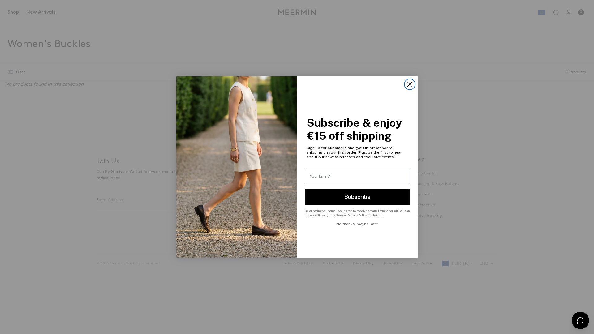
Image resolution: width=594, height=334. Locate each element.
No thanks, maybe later (357, 224)
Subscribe (357, 197)
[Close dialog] (409, 84)
